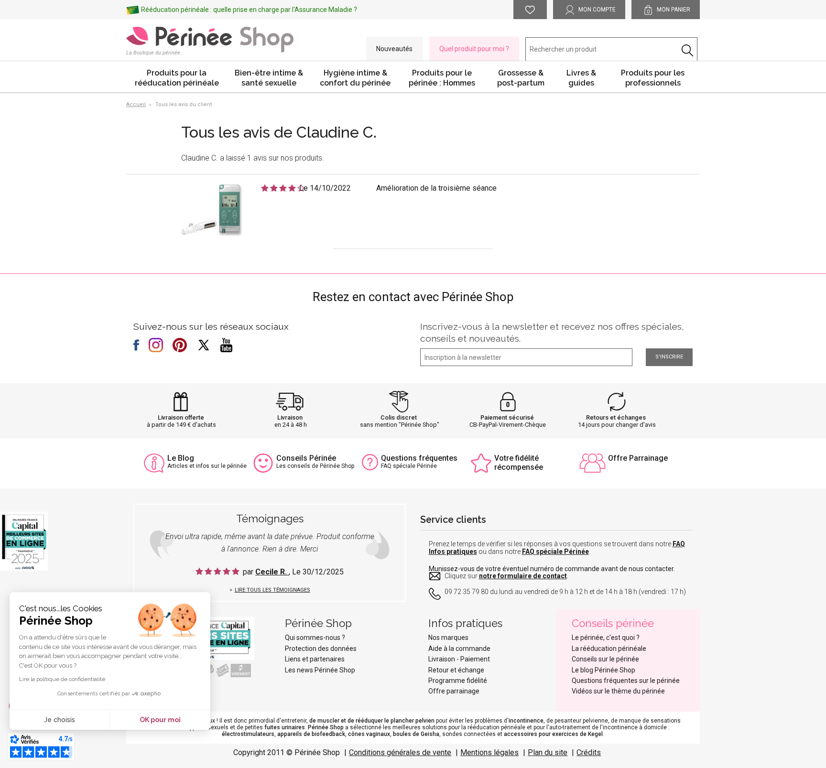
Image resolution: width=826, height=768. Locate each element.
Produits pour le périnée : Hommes (442, 77)
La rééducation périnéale (609, 648)
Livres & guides (581, 77)
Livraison (290, 417)
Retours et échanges (616, 417)
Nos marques (448, 637)
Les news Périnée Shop (320, 670)
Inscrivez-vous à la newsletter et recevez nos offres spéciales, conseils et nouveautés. (552, 332)
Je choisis (59, 720)
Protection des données (321, 648)
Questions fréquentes (419, 458)
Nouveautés (394, 49)
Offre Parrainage (638, 458)
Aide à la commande (459, 648)
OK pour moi (160, 720)
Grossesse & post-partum (520, 77)
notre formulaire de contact (523, 576)
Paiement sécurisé (507, 417)
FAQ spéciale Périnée (555, 551)
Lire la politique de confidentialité (62, 679)
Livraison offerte (181, 417)
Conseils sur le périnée (605, 659)
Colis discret (398, 417)
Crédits (588, 752)
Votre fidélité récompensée (518, 463)
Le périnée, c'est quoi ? (606, 637)
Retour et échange (456, 670)
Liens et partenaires (315, 659)
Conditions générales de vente (400, 752)
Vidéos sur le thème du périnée (618, 691)
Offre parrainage (453, 691)
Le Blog (180, 458)
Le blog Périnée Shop (603, 670)
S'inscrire (669, 357)
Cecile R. (272, 571)
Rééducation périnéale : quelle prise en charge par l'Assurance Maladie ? (249, 9)
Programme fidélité (457, 680)
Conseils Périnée (306, 458)
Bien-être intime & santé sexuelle (269, 77)
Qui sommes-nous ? (315, 637)
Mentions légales (489, 752)
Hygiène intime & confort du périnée (355, 77)
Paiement (475, 659)
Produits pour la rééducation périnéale (177, 77)
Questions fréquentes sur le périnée (626, 680)
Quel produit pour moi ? (474, 49)
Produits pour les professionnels (653, 77)
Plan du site (547, 752)
